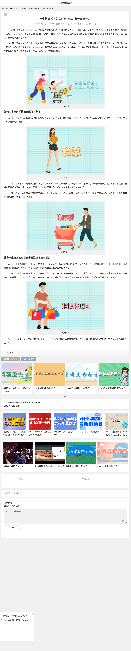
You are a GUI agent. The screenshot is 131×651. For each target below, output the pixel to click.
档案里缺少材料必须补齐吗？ (77, 466)
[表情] (123, 521)
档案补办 (13, 9)
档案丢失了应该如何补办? (90, 432)
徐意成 (12, 402)
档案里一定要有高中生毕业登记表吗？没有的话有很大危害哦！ (116, 435)
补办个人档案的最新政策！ (108, 466)
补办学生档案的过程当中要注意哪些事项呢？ (16, 620)
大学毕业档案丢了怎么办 (13, 466)
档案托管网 (67, 3)
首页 (6, 9)
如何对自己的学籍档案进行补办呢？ (16, 616)
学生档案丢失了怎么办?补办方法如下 (49, 466)
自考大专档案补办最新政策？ (79, 388)
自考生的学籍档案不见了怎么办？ (113, 388)
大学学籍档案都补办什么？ (46, 388)
